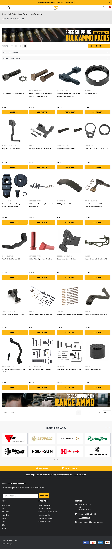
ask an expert (84, 517)
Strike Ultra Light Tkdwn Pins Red (40, 259)
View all (107, 428)
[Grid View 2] (16, 46)
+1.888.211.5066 (79, 474)
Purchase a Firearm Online (47, 512)
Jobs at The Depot (45, 508)
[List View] (12, 46)
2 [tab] (57, 459)
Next (106, 412)
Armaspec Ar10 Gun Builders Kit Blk (69, 369)
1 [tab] (54, 459)
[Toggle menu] (3, 8)
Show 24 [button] (10, 52)
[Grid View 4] (24, 46)
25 (100, 412)
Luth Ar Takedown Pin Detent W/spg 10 (70, 314)
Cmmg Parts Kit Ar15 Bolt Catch (40, 149)
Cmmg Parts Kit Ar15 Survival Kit (40, 314)
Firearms (5, 508)
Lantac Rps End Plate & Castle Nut (96, 149)
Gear (3, 522)
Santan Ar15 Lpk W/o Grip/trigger (40, 369)
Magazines (5, 515)
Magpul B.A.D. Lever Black (11, 149)
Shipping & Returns (45, 518)
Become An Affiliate (44, 522)
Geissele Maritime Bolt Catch (67, 259)
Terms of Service (44, 515)
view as (5, 46)
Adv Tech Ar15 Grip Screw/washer (13, 94)
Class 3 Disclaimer (45, 505)
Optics (4, 518)
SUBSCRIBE (44, 495)
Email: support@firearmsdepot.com (91, 522)
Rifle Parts (5, 512)
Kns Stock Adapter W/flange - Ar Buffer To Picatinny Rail (12, 205)
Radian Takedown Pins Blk (65, 149)
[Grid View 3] (20, 46)
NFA (3, 525)
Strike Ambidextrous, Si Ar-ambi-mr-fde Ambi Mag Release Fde (97, 205)
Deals (4, 528)
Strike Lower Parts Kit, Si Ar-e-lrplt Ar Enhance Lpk (42, 205)
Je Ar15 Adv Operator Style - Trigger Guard (14, 370)
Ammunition (6, 505)
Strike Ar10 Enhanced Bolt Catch (13, 314)
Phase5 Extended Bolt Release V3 (96, 259)
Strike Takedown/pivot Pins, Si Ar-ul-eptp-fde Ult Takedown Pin (41, 95)
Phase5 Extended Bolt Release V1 (96, 314)
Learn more (69, 2)
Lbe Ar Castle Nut (91, 94)
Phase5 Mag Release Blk (93, 369)
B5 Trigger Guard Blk (64, 204)
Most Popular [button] (11, 58)
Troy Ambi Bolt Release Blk (11, 259)
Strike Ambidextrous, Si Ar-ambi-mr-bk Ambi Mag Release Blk (69, 95)
